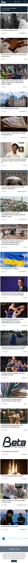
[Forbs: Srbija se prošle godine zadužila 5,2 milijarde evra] (14, 124)
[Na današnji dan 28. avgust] (14, 21)
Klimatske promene (22, 191)
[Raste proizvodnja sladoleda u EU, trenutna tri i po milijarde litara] (14, 416)
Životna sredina (23, 219)
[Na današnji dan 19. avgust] (14, 442)
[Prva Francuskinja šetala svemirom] (14, 467)
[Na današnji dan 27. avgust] (14, 99)
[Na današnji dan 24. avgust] (14, 259)
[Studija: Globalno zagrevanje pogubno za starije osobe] (14, 491)
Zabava (25, 478)
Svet (25, 87)
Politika (25, 454)
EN (19, 1)
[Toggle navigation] (25, 1)
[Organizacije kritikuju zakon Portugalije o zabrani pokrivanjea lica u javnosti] (14, 338)
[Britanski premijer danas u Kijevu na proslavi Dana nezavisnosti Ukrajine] (14, 284)
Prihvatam (14, 561)
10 (24, 538)
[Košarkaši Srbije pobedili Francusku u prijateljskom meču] (14, 364)
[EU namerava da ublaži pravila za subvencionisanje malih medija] (14, 390)
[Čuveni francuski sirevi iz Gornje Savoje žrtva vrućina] (14, 45)
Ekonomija (24, 137)
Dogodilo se (24, 33)
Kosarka (24, 325)
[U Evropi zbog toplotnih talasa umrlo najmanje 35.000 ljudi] (14, 178)
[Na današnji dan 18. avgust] (14, 517)
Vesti (25, 59)
